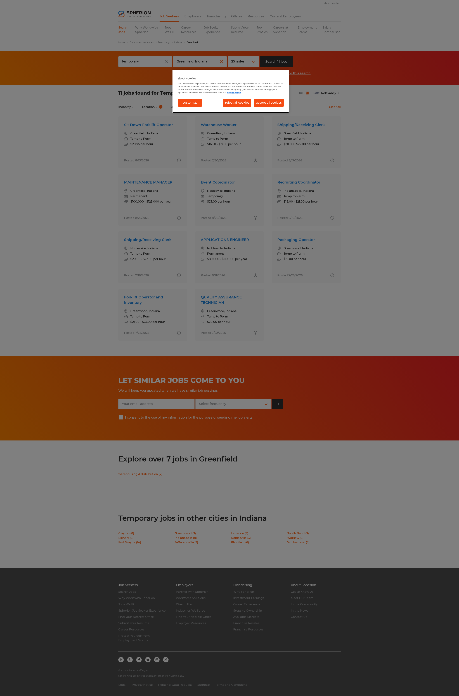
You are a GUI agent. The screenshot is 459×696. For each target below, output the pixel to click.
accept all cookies (269, 102)
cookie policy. (234, 92)
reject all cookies (237, 102)
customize (190, 102)
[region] (230, 91)
